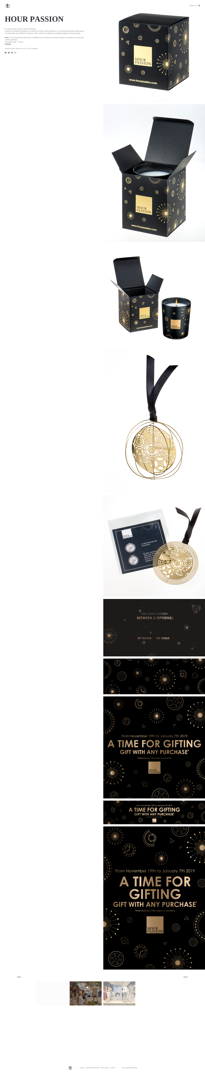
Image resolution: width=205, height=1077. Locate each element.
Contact (112, 1068)
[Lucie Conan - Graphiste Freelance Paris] (7, 5)
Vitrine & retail (104, 1068)
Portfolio (82, 1068)
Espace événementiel (92, 1068)
